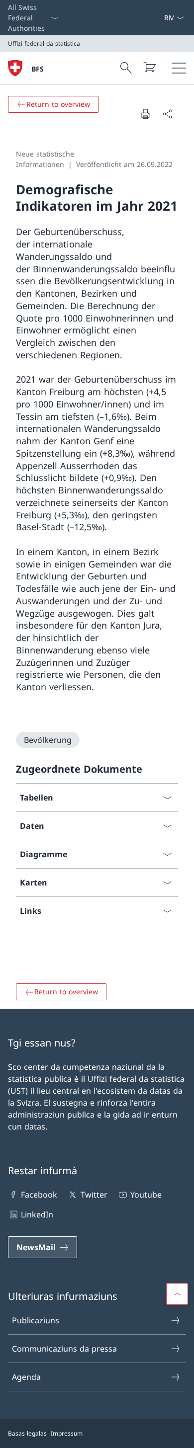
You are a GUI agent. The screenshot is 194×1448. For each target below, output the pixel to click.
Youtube (146, 1194)
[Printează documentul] (145, 114)
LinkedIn (37, 1214)
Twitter (94, 1194)
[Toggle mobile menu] (179, 68)
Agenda (26, 1376)
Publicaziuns (35, 1320)
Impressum (67, 1433)
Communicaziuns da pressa (64, 1348)
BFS (37, 69)
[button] (177, 1294)
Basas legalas (27, 1433)
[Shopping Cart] (149, 67)
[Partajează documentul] (167, 114)
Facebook (39, 1194)
